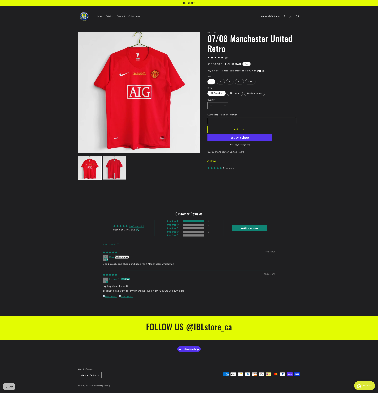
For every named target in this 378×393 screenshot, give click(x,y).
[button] (284, 16)
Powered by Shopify (102, 386)
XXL (250, 81)
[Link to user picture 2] (126, 302)
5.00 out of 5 (136, 226)
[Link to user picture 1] (110, 302)
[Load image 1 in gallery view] (89, 168)
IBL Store (89, 386)
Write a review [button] (249, 228)
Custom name (254, 93)
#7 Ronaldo (217, 93)
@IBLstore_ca (209, 326)
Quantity (211, 100)
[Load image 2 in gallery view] (114, 168)
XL (239, 81)
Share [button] (213, 161)
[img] (110, 252)
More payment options (240, 145)
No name (235, 93)
